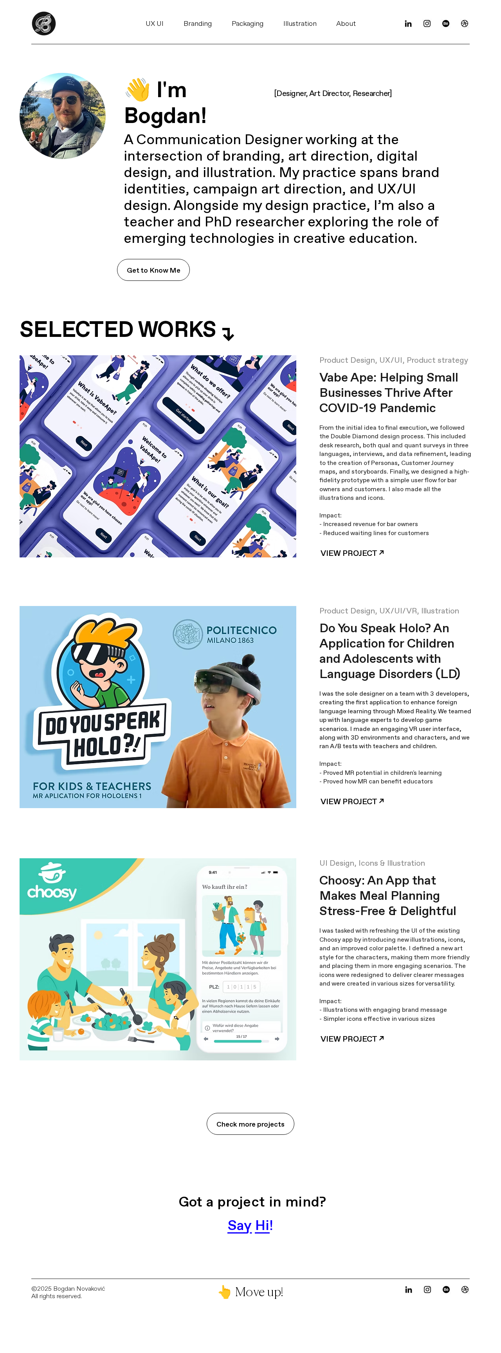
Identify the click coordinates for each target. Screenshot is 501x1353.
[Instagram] (427, 23)
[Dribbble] (464, 23)
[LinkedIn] (408, 23)
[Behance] (446, 23)
